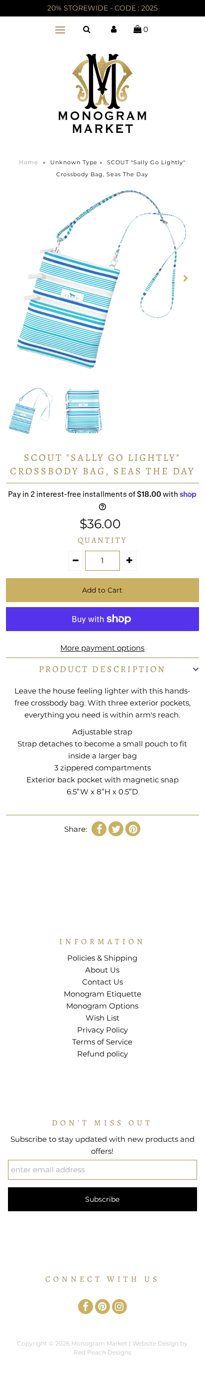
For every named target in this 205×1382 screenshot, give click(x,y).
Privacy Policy (102, 1030)
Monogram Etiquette (102, 994)
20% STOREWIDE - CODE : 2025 (102, 7)
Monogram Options (102, 1006)
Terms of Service (102, 1041)
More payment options (102, 648)
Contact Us (102, 982)
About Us (102, 970)
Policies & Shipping (102, 958)
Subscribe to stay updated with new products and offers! (102, 1145)
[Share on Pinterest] (132, 828)
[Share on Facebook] (99, 828)
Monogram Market (99, 1343)
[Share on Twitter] (115, 828)
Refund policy (102, 1053)
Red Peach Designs (102, 1352)
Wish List (102, 1018)
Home (28, 162)
